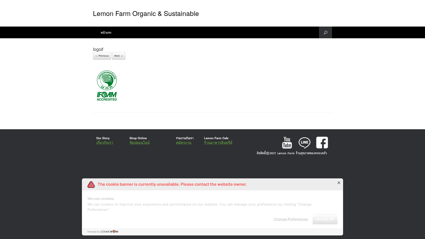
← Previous (102, 55)
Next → (118, 55)
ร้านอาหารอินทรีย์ (218, 142)
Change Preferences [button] (291, 219)
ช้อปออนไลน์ (139, 142)
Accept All (325, 219)
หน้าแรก (106, 32)
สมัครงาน (183, 142)
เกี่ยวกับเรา (104, 142)
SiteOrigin (209, 169)
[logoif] (106, 101)
